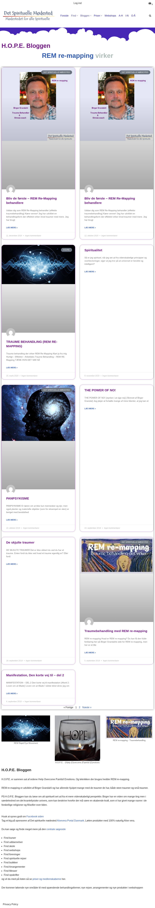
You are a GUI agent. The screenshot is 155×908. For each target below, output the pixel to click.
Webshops (110, 15)
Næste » (86, 707)
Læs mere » (12, 228)
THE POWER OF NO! (100, 390)
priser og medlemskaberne (47, 879)
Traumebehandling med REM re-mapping (115, 631)
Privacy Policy (10, 904)
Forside (64, 15)
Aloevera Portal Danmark (70, 820)
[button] (77, 15)
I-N (127, 15)
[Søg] (150, 16)
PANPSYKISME (17, 498)
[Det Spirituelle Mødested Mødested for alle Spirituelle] (28, 15)
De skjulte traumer (20, 542)
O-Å (133, 15)
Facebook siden (35, 816)
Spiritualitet (93, 250)
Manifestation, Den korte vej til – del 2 (35, 675)
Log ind (78, 3)
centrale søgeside (56, 829)
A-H (121, 15)
